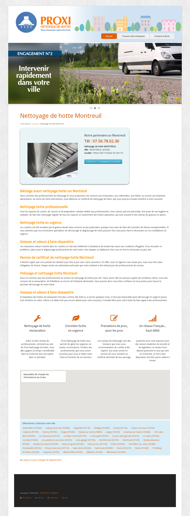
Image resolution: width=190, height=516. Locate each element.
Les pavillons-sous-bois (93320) (57, 440)
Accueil (109, 36)
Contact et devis (162, 36)
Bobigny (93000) (102, 427)
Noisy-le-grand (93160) (73, 444)
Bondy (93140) (120, 427)
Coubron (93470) (31, 431)
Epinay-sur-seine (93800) (90, 431)
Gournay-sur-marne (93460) (137, 431)
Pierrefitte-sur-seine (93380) (142, 444)
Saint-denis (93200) (82, 448)
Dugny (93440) (68, 431)
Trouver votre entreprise (133, 36)
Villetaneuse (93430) (116, 452)
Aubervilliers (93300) (32, 427)
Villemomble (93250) (73, 452)
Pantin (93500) (118, 444)
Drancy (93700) (49, 431)
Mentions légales (49, 492)
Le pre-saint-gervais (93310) (125, 436)
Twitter (40, 498)
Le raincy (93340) (151, 436)
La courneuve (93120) (49, 436)
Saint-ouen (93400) (104, 448)
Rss (66, 498)
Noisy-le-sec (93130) (97, 444)
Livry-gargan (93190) (85, 440)
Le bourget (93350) (99, 436)
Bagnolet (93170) (82, 427)
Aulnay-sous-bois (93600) (58, 427)
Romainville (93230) (32, 448)
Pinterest (54, 498)
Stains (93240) (142, 448)
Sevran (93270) (124, 448)
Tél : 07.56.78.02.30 (101, 141)
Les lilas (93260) (30, 440)
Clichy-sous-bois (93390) (143, 427)
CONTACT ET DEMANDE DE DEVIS (103, 161)
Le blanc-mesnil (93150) (75, 436)
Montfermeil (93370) (109, 440)
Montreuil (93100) (131, 440)
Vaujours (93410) (51, 452)
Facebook (26, 498)
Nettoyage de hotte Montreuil (61, 115)
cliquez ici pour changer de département (42, 460)
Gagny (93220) (113, 431)
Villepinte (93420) (94, 452)
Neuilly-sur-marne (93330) (45, 444)
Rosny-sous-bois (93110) (57, 448)
